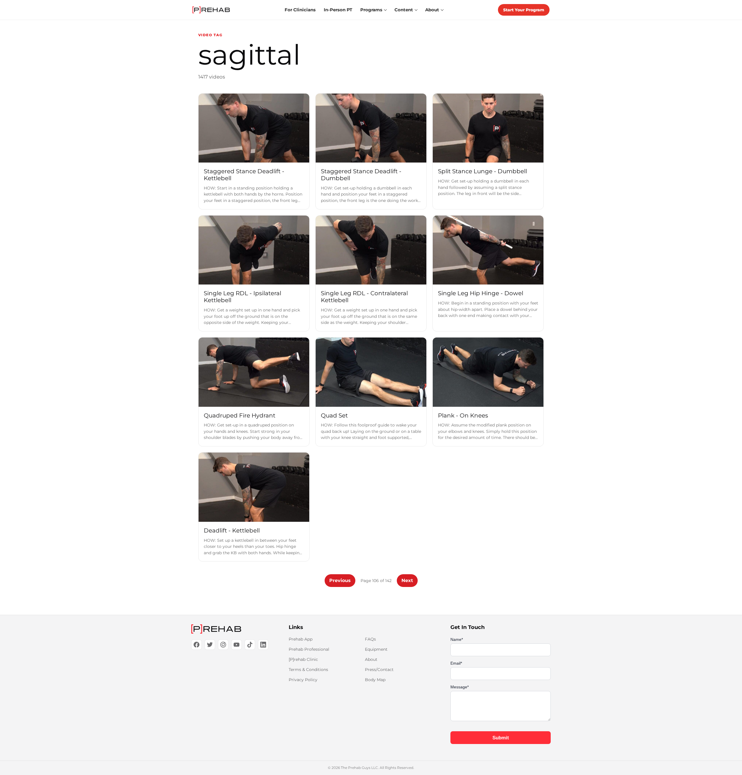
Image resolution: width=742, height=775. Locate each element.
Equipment (376, 649)
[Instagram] (223, 644)
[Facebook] (196, 644)
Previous (340, 580)
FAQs (370, 639)
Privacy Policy (303, 679)
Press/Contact (379, 669)
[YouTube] (236, 644)
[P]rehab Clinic (303, 659)
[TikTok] (250, 644)
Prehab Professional (309, 649)
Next (407, 580)
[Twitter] (210, 644)
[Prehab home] (211, 9)
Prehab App (300, 639)
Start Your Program (523, 9)
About (371, 659)
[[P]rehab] (230, 629)
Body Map (375, 679)
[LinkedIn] (263, 644)
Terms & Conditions (308, 669)
